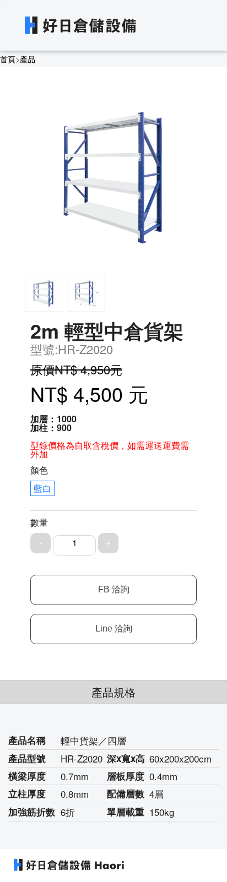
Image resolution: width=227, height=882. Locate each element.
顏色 (39, 470)
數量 (39, 522)
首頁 (7, 59)
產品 (27, 59)
